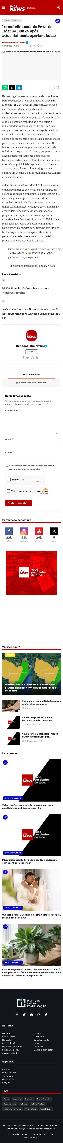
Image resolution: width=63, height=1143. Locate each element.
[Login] (58, 7)
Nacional (6, 1033)
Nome (9, 439)
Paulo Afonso (8, 1036)
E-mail (9, 452)
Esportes (39, 1046)
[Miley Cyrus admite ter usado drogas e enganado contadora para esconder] (31, 835)
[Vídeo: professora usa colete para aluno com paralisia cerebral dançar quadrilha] (31, 780)
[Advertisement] (31, 619)
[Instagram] (32, 357)
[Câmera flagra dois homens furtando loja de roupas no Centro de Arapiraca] (11, 722)
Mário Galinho (44, 1099)
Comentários (33, 374)
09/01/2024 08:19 (10, 46)
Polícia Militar (37, 1104)
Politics (23, 1104)
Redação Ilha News (15, 42)
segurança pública (12, 1109)
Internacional (9, 1043)
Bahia (6, 1099)
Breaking (17, 1099)
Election (29, 1099)
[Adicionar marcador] (57, 87)
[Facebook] (23, 357)
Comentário (12, 410)
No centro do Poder (12, 1046)
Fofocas (38, 1043)
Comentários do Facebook (33, 382)
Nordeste (7, 1040)
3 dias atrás (31, 708)
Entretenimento (12, 21)
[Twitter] (27, 357)
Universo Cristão (10, 1053)
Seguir (31, 351)
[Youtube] (37, 357)
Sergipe (10, 655)
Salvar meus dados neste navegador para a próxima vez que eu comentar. (31, 467)
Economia (39, 1036)
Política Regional (10, 1050)
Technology (30, 1109)
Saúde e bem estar (43, 1050)
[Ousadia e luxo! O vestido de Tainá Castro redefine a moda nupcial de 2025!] (31, 890)
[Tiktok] (46, 1014)
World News (46, 1109)
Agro (38, 1033)
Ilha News (23, 1125)
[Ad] (31, 573)
